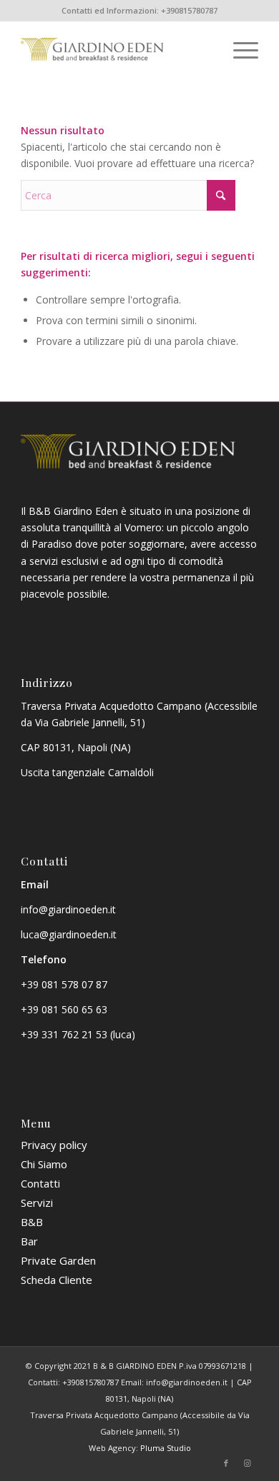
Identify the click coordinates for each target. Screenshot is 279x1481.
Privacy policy (54, 1145)
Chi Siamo (44, 1164)
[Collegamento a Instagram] (247, 1463)
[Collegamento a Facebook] (226, 1463)
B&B (32, 1222)
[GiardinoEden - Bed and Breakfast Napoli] (115, 49)
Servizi (37, 1202)
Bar (29, 1241)
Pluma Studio (165, 1447)
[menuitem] (238, 49)
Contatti (40, 1183)
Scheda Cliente (56, 1279)
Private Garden (58, 1260)
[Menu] (238, 49)
